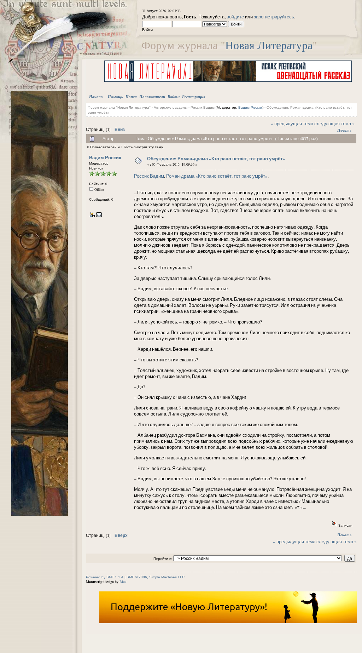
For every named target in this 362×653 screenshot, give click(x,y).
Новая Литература (269, 44)
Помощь (115, 96)
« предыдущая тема (292, 123)
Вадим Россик (250, 107)
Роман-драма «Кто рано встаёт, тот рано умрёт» (217, 176)
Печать (344, 130)
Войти (174, 96)
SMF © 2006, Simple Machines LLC (156, 577)
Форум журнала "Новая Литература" (119, 107)
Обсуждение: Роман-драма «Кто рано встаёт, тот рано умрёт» (216, 158)
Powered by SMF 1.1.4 (104, 577)
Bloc (122, 581)
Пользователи (152, 96)
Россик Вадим (203, 107)
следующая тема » (334, 123)
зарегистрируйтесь (274, 16)
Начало (96, 96)
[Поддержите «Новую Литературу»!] (228, 621)
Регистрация (193, 96)
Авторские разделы (170, 107)
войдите (235, 16)
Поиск (131, 96)
